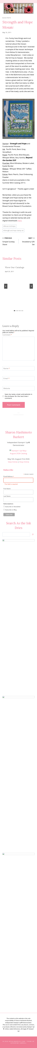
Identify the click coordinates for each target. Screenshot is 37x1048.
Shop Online (24, 462)
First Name (7, 488)
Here (20, 220)
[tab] (14, 310)
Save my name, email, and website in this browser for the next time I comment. (18, 396)
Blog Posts (6, 18)
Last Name (6, 496)
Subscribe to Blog (11, 510)
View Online (12, 462)
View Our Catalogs (14, 267)
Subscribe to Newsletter (13, 506)
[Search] (33, 534)
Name (6, 368)
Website (6, 388)
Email (6, 378)
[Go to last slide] (5, 286)
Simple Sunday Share (8, 241)
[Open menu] (18, 1)
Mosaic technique (9, 226)
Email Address (8, 476)
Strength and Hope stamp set (13, 230)
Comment (7, 335)
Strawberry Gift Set (28, 241)
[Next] (31, 286)
